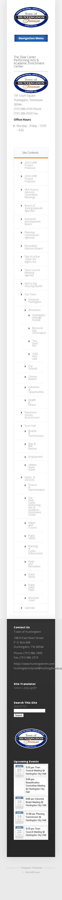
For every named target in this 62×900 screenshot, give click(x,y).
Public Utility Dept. (31, 587)
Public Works (31, 575)
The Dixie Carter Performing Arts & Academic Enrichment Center (34, 506)
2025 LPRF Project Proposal (31, 165)
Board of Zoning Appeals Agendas (34, 208)
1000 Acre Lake (35, 356)
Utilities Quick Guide (32, 467)
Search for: (20, 706)
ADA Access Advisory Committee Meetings (31, 193)
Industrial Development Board (32, 221)
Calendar (30, 607)
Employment (35, 456)
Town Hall (30, 425)
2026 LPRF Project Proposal (31, 178)
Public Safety (31, 537)
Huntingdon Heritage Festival (38, 317)
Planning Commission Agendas (32, 235)
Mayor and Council (32, 525)
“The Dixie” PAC (35, 343)
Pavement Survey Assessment (32, 415)
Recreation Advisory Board (33, 247)
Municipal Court (33, 599)
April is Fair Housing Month (33, 285)
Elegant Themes (32, 867)
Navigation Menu (31, 38)
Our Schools (32, 367)
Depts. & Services (30, 478)
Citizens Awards (32, 378)
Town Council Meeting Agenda (32, 272)
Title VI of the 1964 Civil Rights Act (32, 259)
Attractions (34, 310)
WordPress (33, 872)
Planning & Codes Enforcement (35, 550)
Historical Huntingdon (34, 300)
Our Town (30, 294)
